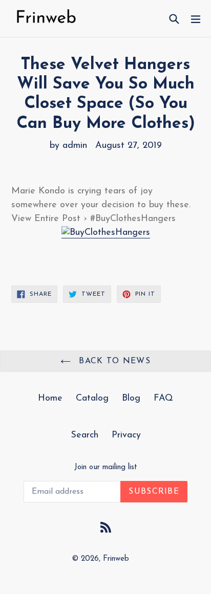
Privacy (126, 435)
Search (84, 435)
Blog (131, 398)
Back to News (113, 361)
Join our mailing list (105, 467)
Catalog (92, 398)
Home (50, 398)
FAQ (163, 398)
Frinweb (116, 559)
